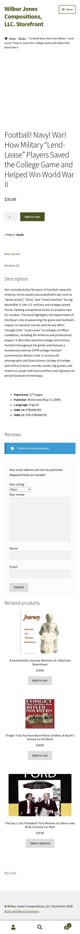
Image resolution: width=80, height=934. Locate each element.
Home (12, 38)
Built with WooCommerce (21, 911)
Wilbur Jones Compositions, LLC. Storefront (23, 16)
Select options (40, 843)
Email (14, 567)
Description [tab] (12, 254)
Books (22, 38)
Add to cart (32, 217)
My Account (13, 927)
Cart (61, 924)
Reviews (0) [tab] (11, 265)
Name (14, 548)
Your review (18, 494)
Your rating (18, 484)
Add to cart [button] (40, 680)
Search (40, 927)
